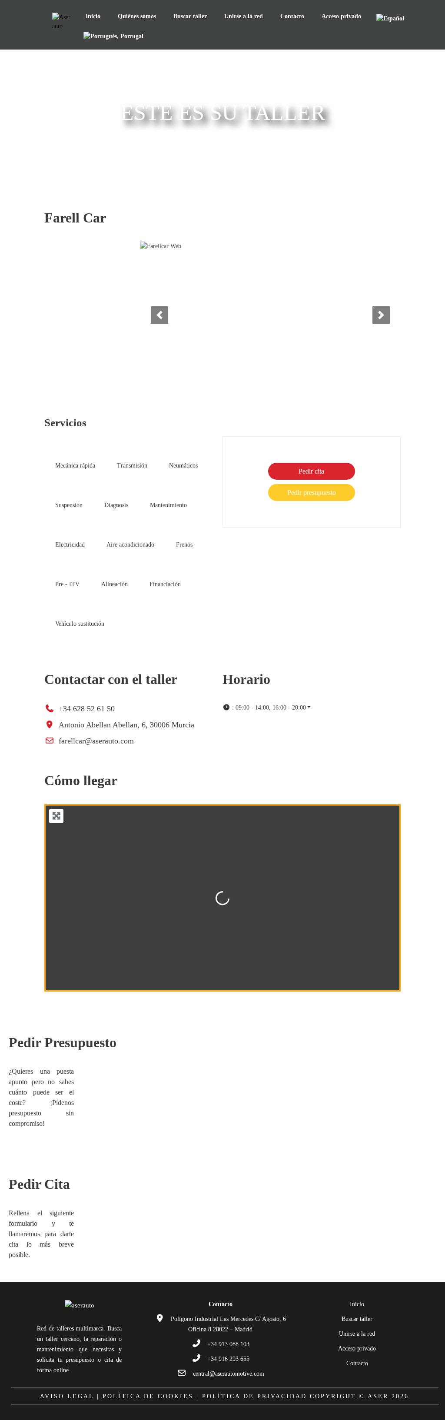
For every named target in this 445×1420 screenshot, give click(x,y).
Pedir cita (311, 471)
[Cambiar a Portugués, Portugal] (113, 36)
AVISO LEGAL (67, 1396)
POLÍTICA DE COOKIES (148, 1396)
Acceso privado (341, 16)
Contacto (292, 16)
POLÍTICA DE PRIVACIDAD (254, 1396)
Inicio (93, 16)
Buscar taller (190, 16)
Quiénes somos (137, 16)
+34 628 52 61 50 (87, 708)
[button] (159, 315)
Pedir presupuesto (311, 492)
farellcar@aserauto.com (96, 741)
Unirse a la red (243, 16)
